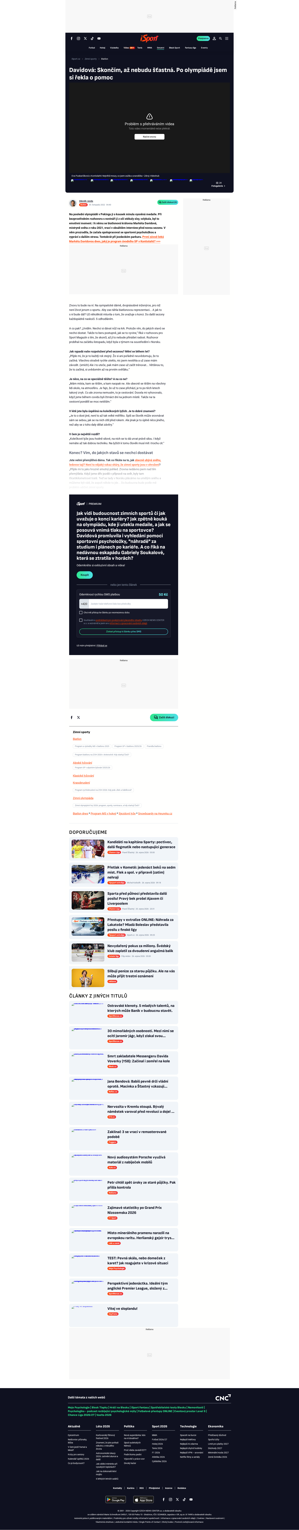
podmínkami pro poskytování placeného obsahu (119, 620)
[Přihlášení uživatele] (214, 38)
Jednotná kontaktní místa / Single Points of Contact (137, 1522)
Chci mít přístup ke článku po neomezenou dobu (107, 612)
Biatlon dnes (80, 813)
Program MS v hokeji (103, 813)
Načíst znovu (149, 136)
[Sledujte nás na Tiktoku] (92, 38)
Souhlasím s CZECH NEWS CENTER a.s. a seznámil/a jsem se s (124, 622)
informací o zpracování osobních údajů (128, 623)
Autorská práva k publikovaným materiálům (93, 1518)
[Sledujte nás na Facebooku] (71, 38)
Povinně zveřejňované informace (189, 1522)
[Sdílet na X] (78, 717)
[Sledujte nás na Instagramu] (78, 38)
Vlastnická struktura (104, 1522)
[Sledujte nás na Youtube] (99, 38)
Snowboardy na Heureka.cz (155, 813)
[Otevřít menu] (227, 38)
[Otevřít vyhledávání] (220, 38)
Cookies (200, 1518)
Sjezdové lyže (127, 813)
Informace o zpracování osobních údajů (178, 1518)
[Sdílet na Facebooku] (71, 717)
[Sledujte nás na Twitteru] (85, 38)
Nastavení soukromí (215, 1518)
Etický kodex (167, 1522)
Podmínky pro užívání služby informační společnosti (136, 1518)
